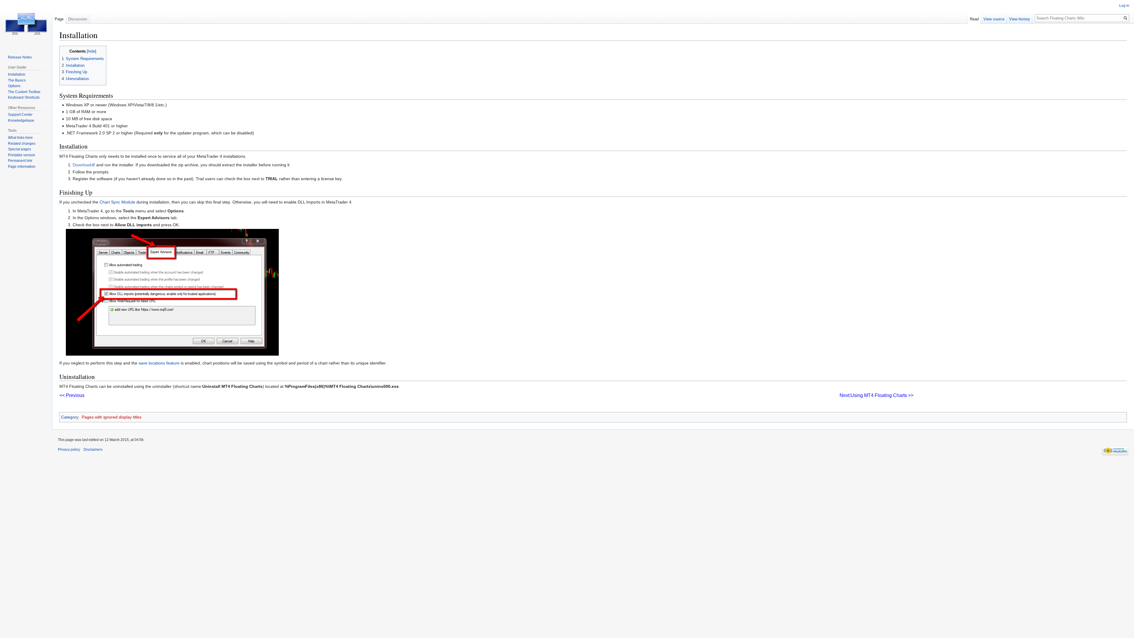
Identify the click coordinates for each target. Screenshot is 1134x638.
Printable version (21, 155)
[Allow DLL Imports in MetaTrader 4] (172, 292)
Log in (1124, 6)
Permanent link (20, 161)
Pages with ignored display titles (111, 417)
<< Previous (71, 395)
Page (59, 19)
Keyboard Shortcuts (24, 97)
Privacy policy (69, 449)
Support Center (20, 115)
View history (1019, 19)
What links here (20, 138)
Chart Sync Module (117, 202)
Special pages (19, 149)
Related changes (21, 143)
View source (993, 19)
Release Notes (20, 57)
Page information (21, 167)
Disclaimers (93, 449)
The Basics (17, 80)
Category (69, 417)
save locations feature (159, 363)
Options (14, 86)
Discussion (77, 19)
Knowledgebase (21, 120)
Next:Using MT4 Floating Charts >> (876, 395)
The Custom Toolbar (24, 92)
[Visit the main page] (26, 23)
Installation (16, 74)
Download (82, 164)
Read (974, 19)
